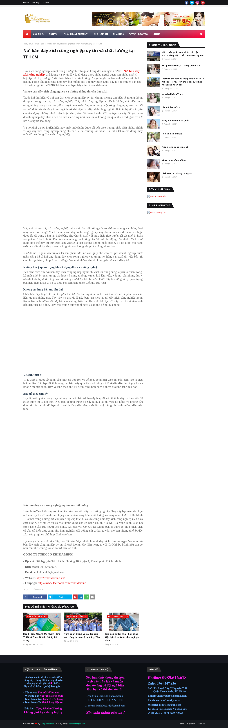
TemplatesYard (47, 723)
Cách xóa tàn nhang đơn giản (177, 173)
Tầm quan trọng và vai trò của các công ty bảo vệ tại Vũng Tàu (82, 635)
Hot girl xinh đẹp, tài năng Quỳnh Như (181, 65)
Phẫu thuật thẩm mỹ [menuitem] (75, 34)
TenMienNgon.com (77, 723)
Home (26, 2)
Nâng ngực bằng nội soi (174, 160)
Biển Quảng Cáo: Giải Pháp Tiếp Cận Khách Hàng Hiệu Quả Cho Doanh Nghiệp (183, 54)
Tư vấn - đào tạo (41, 43)
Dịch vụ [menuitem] (53, 34)
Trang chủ (27, 43)
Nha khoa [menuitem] (118, 34)
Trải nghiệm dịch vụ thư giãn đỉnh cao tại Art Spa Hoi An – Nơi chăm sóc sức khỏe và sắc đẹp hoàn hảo (183, 81)
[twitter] (192, 3)
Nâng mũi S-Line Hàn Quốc (175, 120)
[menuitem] (27, 34)
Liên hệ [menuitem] (156, 34)
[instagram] (197, 3)
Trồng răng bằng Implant (175, 146)
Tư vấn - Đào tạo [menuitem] (138, 34)
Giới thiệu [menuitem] (38, 34)
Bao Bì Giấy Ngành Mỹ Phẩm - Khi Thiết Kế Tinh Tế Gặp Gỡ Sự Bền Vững (41, 637)
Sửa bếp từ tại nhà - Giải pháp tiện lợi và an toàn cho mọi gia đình (122, 637)
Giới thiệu (36, 2)
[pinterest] (203, 3)
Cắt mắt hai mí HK (171, 107)
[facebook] (186, 3)
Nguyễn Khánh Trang (173, 94)
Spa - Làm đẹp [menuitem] (101, 34)
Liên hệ (46, 2)
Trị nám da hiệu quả (172, 133)
